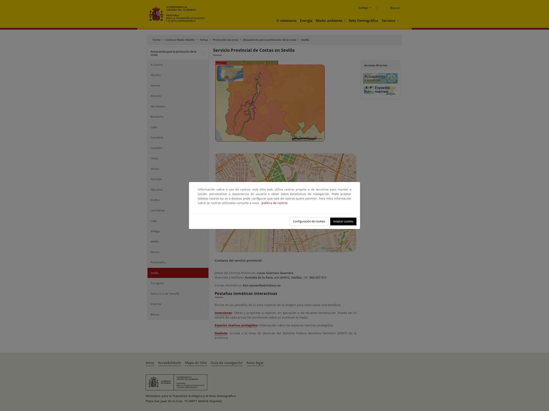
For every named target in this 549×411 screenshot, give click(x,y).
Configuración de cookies (309, 221)
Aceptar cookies (343, 221)
